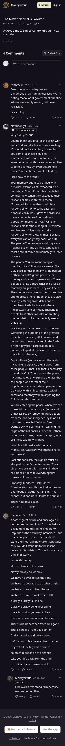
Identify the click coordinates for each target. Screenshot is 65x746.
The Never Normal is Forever (23, 19)
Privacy (34, 716)
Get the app (50, 729)
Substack (14, 738)
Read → (7, 41)
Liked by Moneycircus (25, 130)
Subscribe (44, 5)
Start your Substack (23, 729)
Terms (44, 716)
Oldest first (54, 53)
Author (19, 682)
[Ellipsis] (60, 84)
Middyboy (17, 84)
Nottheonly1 (18, 126)
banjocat (16, 515)
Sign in (57, 5)
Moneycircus (23, 678)
